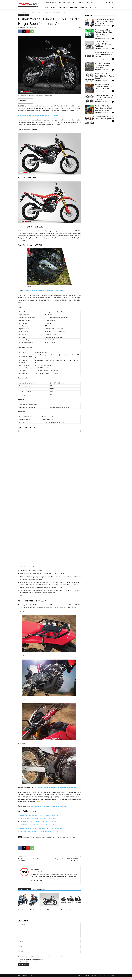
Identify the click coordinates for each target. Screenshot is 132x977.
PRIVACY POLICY (81, 2)
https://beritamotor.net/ (36, 871)
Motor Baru (72, 837)
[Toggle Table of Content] (29, 101)
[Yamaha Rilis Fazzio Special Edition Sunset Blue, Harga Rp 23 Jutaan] (28, 899)
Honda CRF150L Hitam (62, 837)
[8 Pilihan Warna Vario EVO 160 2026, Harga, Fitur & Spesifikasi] (89, 98)
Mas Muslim (22, 27)
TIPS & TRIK (83, 7)
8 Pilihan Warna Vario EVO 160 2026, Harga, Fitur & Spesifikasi (104, 97)
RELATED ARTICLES (24, 889)
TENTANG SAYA (66, 2)
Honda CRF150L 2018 (50, 837)
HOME (60, 2)
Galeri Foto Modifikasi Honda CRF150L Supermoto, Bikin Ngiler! (46, 806)
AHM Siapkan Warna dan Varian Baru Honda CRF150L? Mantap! (31, 860)
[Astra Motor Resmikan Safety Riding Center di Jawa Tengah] (89, 66)
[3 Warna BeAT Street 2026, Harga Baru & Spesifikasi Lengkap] (71, 899)
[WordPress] (38, 881)
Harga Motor (26, 12)
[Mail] (109, 2)
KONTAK (74, 2)
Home (19, 12)
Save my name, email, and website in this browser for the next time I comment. (43, 956)
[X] (24, 31)
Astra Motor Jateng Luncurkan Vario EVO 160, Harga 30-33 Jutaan (104, 87)
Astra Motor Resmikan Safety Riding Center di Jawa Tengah (103, 65)
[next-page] (22, 913)
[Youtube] (112, 2)
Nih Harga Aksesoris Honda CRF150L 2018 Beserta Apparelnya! (55, 787)
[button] (112, 7)
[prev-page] (19, 913)
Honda (27, 14)
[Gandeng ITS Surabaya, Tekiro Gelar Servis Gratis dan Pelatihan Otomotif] (89, 109)
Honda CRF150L (40, 837)
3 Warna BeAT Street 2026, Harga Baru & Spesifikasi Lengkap (104, 55)
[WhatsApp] (32, 31)
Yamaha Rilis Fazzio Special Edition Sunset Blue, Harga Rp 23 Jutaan (104, 21)
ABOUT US (93, 7)
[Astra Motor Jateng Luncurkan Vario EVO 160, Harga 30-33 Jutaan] (89, 88)
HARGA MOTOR (62, 7)
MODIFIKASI (73, 7)
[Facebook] (103, 2)
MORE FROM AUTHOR (39, 889)
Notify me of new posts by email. (29, 961)
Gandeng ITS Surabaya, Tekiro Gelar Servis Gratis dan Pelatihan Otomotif (103, 108)
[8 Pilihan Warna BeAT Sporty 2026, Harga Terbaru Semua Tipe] (89, 77)
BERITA (53, 7)
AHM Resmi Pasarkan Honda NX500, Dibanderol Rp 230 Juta (104, 44)
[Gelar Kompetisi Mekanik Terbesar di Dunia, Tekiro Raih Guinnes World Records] (89, 33)
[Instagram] (106, 2)
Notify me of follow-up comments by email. (32, 959)
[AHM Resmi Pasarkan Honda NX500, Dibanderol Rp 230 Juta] (49, 899)
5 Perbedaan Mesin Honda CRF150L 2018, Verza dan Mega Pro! (43, 291)
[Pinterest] (28, 31)
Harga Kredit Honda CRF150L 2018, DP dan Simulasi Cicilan (68, 860)
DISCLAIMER (90, 2)
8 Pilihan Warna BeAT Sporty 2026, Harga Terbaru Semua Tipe (104, 76)
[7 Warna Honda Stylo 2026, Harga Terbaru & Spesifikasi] (89, 120)
